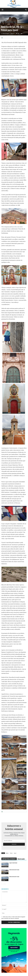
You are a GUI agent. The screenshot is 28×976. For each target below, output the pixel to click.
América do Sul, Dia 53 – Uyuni (14, 876)
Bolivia (15, 22)
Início (2, 13)
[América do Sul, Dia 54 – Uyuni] (5, 871)
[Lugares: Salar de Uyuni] (5, 864)
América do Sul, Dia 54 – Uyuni (14, 869)
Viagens (5, 13)
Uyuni (15, 853)
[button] (2, 10)
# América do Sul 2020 (13, 13)
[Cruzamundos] (14, 4)
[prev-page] (2, 884)
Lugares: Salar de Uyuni (13, 862)
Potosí (11, 853)
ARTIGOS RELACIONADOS (9, 859)
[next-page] (5, 884)
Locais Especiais (5, 866)
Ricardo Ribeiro (6, 33)
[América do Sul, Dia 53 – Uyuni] (5, 878)
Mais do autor (21, 859)
